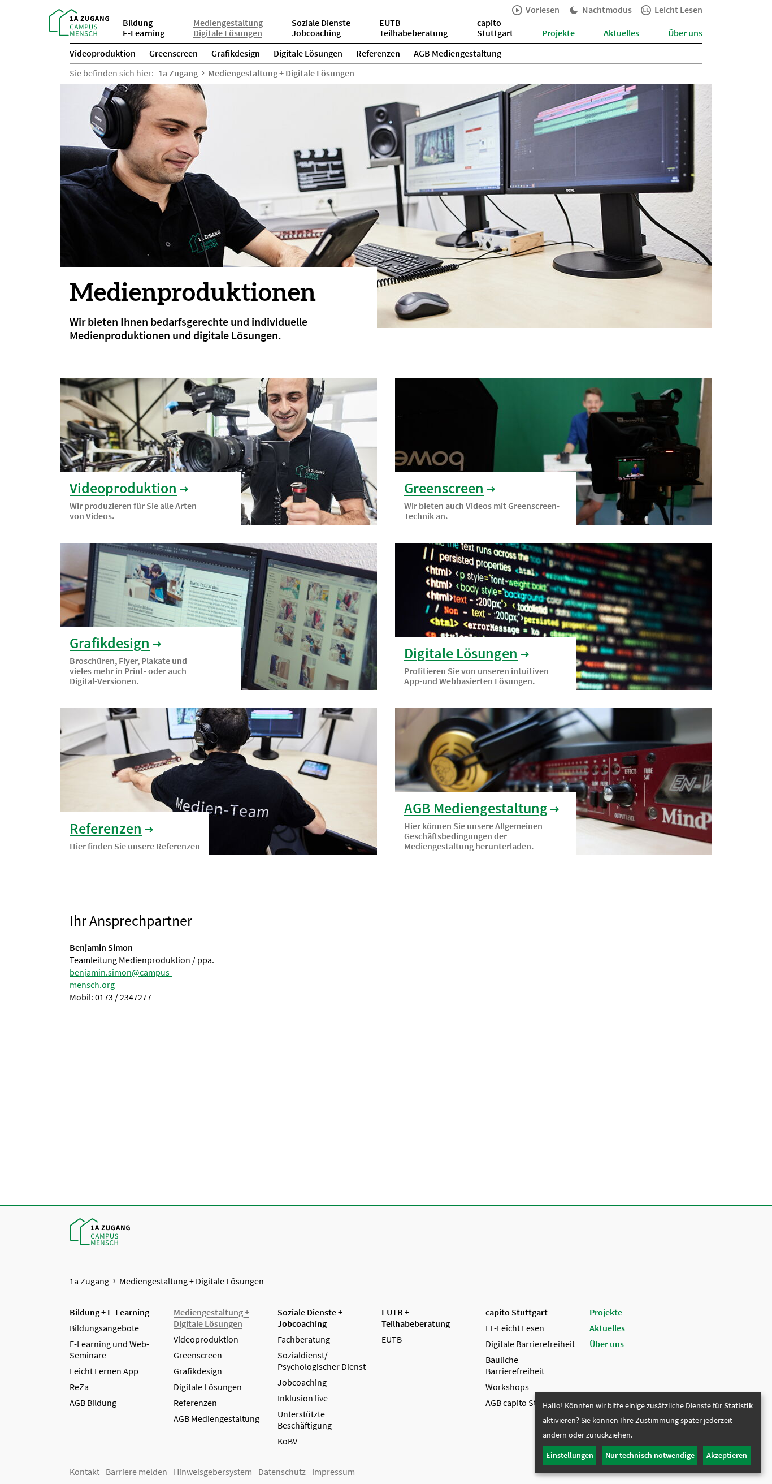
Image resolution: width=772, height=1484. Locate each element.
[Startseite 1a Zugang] (79, 21)
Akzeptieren (726, 1455)
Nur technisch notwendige (650, 1455)
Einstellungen (569, 1455)
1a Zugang (178, 73)
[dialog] (648, 1432)
